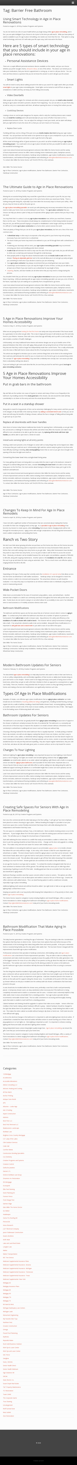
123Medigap (7, 1074)
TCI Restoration (8, 1391)
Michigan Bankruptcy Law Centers (14, 1308)
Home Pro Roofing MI (10, 1218)
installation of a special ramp (51, 574)
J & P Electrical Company (11, 1229)
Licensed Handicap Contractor (58, 648)
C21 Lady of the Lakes (10, 1139)
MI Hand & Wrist (8, 1304)
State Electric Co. (8, 1380)
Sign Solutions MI (8, 1373)
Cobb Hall (6, 1146)
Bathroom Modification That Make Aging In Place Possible (34, 928)
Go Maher (6, 1211)
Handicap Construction (10, 173)
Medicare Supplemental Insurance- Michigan (17, 1268)
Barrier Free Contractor (60, 170)
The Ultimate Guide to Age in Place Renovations (38, 187)
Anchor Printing (8, 1096)
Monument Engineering (10, 1315)
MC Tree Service (8, 1257)
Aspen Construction (9, 1114)
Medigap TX (7, 1301)
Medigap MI (7, 1290)
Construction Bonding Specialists (13, 1153)
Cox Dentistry (7, 1157)
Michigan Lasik (8, 1311)
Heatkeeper (7, 1214)
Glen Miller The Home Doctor (12, 167)
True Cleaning (7, 1401)
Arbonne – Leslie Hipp (10, 1106)
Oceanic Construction (10, 1326)
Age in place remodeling (54, 1028)
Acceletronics (7, 1078)
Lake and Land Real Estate (11, 1243)
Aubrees (5, 1117)
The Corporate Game (10, 1398)
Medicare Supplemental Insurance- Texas (16, 1275)
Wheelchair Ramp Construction (13, 651)
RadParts (6, 1337)
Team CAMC (7, 1394)
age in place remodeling (59, 32)
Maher (5, 1250)
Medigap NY (7, 1293)
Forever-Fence (7, 1196)
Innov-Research (8, 1225)
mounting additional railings (31, 702)
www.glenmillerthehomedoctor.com (60, 157)
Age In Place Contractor (10, 170)
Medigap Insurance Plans (11, 1286)
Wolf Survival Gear (9, 1409)
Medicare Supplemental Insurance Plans (16, 1261)
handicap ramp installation (27, 648)
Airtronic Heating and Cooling (12, 1088)
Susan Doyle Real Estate (11, 1383)
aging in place (53, 848)
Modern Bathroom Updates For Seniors (32, 665)
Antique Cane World (9, 1099)
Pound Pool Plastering (10, 1333)
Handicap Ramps (41, 648)
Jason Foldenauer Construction (13, 1232)
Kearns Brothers (8, 1236)
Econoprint (6, 1186)
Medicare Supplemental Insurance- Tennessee (18, 1272)
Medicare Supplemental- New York (14, 1279)
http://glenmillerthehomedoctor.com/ (21, 903)
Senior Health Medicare (10, 1369)
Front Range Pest (8, 1200)
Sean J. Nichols (8, 1362)
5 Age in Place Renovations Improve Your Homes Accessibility (33, 320)
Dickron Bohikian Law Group (12, 1175)
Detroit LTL (7, 1171)
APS (4, 1103)
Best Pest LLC (7, 1121)
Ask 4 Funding (7, 1110)
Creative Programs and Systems (32, 26)
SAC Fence (6, 1355)
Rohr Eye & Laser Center (11, 1347)
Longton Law (7, 1247)
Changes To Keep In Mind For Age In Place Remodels (34, 512)
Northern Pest (7, 1322)
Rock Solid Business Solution (12, 1344)
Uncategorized (7, 1405)
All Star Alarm (7, 1092)
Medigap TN (7, 1297)
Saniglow (6, 1358)
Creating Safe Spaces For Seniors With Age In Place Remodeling (36, 808)
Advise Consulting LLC (10, 1085)
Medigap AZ (7, 1283)
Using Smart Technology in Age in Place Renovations (32, 20)
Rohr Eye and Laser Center (11, 1351)
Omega (5, 1329)
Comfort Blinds (8, 1150)
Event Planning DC (9, 1193)
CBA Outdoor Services (10, 1142)
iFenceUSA (6, 1222)
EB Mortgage (7, 1182)
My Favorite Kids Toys (10, 1319)
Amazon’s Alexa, (32, 69)
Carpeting (10, 271)
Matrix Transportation (10, 1254)
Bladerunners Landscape (11, 1128)
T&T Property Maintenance (12, 1387)
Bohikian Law (7, 1132)
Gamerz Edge (7, 1204)
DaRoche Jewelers (9, 1168)
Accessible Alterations (10, 1081)
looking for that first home (30, 331)
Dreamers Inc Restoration (11, 1178)
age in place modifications (27, 170)
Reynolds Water (8, 1340)
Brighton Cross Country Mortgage (14, 1135)
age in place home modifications (57, 901)
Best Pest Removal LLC (10, 1124)
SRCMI (5, 1376)
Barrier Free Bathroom (44, 170)
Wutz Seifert (7, 1412)
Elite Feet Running (9, 1189)
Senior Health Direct (9, 1365)
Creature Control (8, 1164)
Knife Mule (6, 1240)
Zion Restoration (8, 1416)
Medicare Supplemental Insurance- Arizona (17, 1265)
